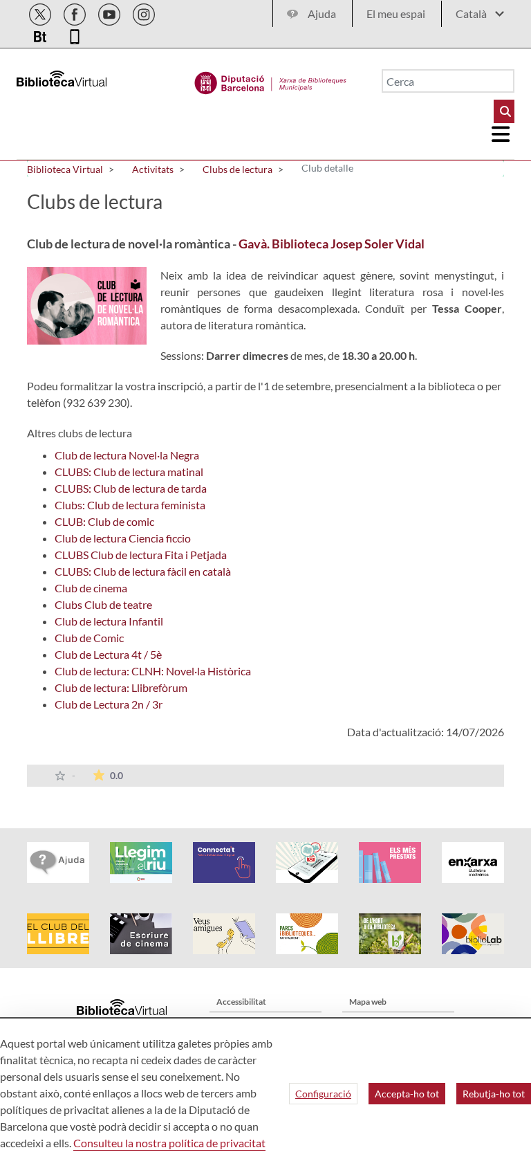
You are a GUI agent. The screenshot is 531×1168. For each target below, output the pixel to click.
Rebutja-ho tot (494, 1093)
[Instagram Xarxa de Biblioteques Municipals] (144, 12)
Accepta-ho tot (407, 1093)
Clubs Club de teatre (103, 604)
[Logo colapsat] (501, 134)
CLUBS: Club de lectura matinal (129, 471)
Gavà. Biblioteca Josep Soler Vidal (332, 243)
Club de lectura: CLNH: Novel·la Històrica (153, 670)
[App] (75, 34)
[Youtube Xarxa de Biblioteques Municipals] (110, 12)
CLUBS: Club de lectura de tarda (131, 488)
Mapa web (367, 1001)
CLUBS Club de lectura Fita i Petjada (141, 554)
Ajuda (322, 13)
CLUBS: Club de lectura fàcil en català (143, 571)
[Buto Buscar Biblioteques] (504, 111)
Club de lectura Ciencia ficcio (123, 538)
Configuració (323, 1093)
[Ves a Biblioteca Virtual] (270, 79)
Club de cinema (91, 587)
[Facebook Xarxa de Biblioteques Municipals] (76, 12)
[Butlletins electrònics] (41, 34)
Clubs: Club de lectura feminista (130, 504)
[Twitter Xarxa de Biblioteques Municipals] (41, 12)
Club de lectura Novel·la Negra (127, 455)
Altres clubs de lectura (79, 432)
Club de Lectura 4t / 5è (108, 654)
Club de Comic (89, 637)
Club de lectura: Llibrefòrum (121, 687)
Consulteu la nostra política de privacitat (169, 1142)
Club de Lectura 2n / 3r (108, 704)
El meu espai (395, 13)
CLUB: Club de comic (104, 521)
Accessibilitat (241, 1001)
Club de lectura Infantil (109, 621)
